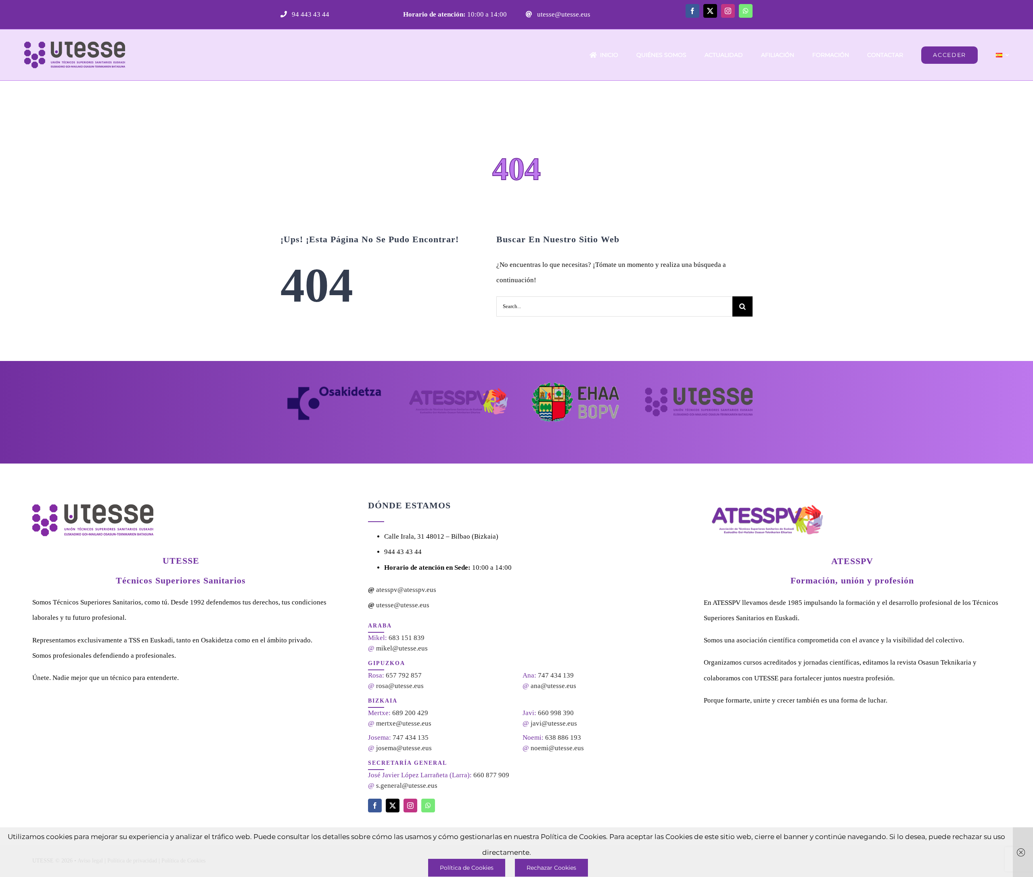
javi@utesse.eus (554, 723)
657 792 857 (404, 675)
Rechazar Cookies (551, 867)
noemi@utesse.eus (557, 748)
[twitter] (710, 11)
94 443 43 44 (309, 14)
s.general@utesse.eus (406, 785)
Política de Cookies (466, 867)
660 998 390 (556, 713)
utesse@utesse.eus (562, 14)
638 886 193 (563, 737)
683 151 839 (406, 638)
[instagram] (728, 11)
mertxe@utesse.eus (403, 723)
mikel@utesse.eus (402, 648)
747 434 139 (556, 675)
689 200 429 (410, 713)
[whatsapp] (746, 11)
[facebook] (692, 11)
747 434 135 (411, 737)
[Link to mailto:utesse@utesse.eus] (529, 14)
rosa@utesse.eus (400, 686)
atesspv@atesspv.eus (406, 590)
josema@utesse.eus (404, 748)
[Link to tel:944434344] (283, 14)
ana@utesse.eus (553, 686)
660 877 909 (491, 775)
